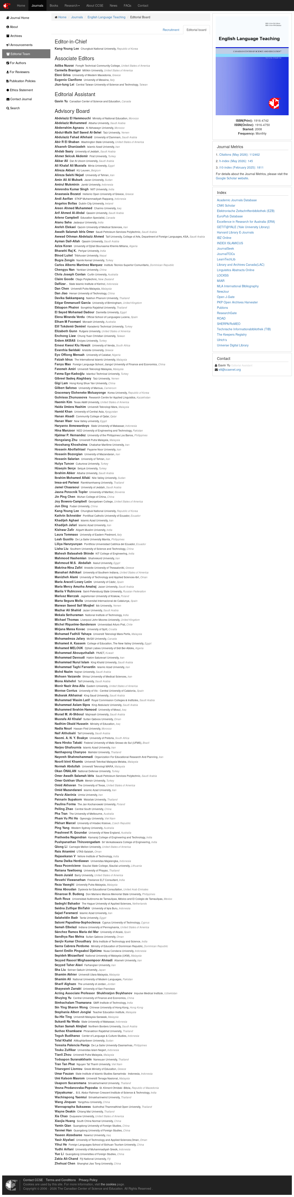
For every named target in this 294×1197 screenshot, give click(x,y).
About (13, 27)
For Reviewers (19, 72)
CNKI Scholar (226, 205)
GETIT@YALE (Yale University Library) (243, 227)
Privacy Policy (88, 1180)
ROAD (221, 318)
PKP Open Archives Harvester (237, 302)
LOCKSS (223, 275)
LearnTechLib (226, 259)
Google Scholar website (232, 178)
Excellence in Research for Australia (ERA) (246, 221)
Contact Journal (20, 99)
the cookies (108, 1184)
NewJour (223, 291)
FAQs (127, 5)
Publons (222, 307)
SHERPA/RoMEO (228, 323)
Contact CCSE (33, 1180)
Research (71, 5)
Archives (15, 36)
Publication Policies (22, 81)
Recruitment (171, 30)
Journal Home (19, 17)
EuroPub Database (230, 216)
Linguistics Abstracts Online (235, 270)
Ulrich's (222, 340)
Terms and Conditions (61, 1180)
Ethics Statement (21, 90)
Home (21, 5)
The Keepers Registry (232, 334)
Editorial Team (20, 54)
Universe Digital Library (233, 345)
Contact (143, 5)
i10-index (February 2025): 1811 (241, 167)
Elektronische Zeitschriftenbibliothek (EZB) (246, 211)
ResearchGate (227, 313)
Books (54, 5)
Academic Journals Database (237, 200)
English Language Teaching (106, 17)
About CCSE (94, 5)
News (113, 5)
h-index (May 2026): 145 (236, 161)
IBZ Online (224, 237)
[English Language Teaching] (252, 65)
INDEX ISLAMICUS (230, 243)
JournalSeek (225, 248)
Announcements (20, 45)
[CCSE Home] (7, 5)
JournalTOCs (226, 254)
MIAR (220, 280)
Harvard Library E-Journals (235, 232)
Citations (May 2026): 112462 (239, 154)
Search (14, 108)
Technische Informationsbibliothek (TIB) (244, 329)
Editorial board (196, 30)
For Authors (17, 63)
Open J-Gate (226, 297)
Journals (37, 5)
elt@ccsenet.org (230, 369)
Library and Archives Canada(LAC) (241, 264)
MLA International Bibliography (238, 286)
